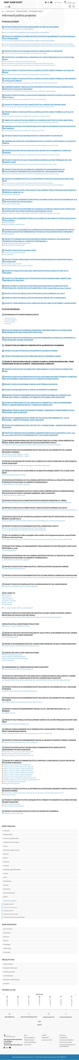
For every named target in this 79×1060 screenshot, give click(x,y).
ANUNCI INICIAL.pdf (8, 222)
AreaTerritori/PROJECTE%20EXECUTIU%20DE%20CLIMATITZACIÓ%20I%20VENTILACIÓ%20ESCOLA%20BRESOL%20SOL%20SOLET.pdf (40, 510)
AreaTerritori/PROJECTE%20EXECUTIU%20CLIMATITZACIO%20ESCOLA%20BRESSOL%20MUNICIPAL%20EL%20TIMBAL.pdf (36, 502)
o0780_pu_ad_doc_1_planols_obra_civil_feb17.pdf (16, 765)
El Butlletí (27, 1045)
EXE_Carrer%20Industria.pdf (10, 637)
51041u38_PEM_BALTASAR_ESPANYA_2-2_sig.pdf (15, 456)
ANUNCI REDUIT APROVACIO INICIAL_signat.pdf (16, 243)
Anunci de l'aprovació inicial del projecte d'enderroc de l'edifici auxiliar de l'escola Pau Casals (28, 63)
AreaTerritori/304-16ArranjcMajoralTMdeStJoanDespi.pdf (17, 669)
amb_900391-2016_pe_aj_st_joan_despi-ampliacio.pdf (18, 751)
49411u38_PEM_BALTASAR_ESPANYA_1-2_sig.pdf (15, 454)
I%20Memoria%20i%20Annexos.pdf (12, 654)
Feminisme (6, 862)
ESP (58, 2)
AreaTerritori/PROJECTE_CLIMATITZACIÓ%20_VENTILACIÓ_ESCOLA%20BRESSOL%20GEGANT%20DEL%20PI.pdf (33, 521)
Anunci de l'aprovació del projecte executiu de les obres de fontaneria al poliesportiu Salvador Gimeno (31, 173)
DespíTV (39, 1024)
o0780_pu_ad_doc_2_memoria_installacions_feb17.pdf (18, 772)
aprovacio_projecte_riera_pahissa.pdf (13, 806)
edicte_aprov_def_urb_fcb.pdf (11, 783)
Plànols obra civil (6, 597)
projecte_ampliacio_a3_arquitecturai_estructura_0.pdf (18, 755)
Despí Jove (6, 936)
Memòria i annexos (7, 602)
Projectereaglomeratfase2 (9, 550)
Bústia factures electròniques (11, 979)
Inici (3, 11)
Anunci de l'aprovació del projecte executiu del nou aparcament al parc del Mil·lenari (26, 32)
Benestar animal (7, 834)
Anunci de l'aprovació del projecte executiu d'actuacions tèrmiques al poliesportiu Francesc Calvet (30, 164)
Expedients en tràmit (9, 904)
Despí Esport (6, 933)
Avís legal (62, 1035)
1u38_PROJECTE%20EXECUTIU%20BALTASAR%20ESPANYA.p (19, 691)
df (36, 691)
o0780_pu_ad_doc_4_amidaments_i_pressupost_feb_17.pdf (19, 778)
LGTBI (5, 877)
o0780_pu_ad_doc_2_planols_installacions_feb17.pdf (17, 774)
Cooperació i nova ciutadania (11, 842)
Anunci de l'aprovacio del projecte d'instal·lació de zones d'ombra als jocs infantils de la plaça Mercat (30, 83)
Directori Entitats (8, 964)
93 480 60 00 (7, 1043)
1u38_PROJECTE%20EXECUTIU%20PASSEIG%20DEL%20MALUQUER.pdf (22, 702)
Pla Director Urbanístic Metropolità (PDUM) (14, 917)
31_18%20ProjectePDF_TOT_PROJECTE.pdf (13, 495)
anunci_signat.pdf (8, 254)
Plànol (44, 1035)
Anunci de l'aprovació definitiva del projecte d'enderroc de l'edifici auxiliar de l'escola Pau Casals (29, 65)
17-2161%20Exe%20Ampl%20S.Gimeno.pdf (13, 568)
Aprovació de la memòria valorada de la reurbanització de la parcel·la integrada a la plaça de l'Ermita (30, 145)
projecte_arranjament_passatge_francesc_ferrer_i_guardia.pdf (20, 742)
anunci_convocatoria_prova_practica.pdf (14, 781)
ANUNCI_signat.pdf (8, 234)
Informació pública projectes (10, 907)
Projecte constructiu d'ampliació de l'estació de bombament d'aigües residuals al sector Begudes (28, 40)
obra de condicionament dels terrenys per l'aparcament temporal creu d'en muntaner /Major (27, 733)
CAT (55, 2)
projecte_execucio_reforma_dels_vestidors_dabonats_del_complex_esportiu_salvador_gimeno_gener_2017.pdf (33, 793)
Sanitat (5, 897)
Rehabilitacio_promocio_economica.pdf (12, 813)
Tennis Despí (6, 952)
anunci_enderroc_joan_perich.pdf (12, 264)
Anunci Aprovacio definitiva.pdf (11, 194)
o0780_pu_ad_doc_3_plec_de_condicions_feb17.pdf (17, 776)
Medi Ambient (7, 881)
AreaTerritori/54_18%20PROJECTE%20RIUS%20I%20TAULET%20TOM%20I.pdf (24, 528)
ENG (61, 2)
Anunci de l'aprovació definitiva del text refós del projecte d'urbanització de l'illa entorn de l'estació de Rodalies (33, 185)
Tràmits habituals (8, 976)
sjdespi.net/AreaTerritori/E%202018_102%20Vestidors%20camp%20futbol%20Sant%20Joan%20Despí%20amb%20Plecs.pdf (37, 539)
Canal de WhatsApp (48, 1017)
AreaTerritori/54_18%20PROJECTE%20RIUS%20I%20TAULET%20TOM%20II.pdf (24, 530)
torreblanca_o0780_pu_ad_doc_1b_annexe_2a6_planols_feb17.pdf (21, 779)
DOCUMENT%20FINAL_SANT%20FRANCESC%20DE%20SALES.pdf (20, 646)
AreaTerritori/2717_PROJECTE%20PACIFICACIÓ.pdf (15, 626)
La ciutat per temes (10, 11)
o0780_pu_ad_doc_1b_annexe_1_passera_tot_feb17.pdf (18, 768)
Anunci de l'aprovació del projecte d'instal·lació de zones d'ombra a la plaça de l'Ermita (26, 116)
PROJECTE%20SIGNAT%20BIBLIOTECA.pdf (14, 475)
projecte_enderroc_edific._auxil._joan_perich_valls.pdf (17, 265)
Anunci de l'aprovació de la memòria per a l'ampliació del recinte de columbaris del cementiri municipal (31, 155)
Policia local (6, 889)
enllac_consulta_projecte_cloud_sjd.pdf (14, 252)
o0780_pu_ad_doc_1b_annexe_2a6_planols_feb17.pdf (17, 770)
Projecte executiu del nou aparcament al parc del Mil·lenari (18, 29)
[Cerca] (73, 6)
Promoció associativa (9, 893)
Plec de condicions (10, 322)
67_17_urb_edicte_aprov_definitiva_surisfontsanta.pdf (18, 608)
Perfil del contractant (9, 972)
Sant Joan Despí (13, 2)
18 (18, 1002)
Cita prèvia (6, 983)
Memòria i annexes (10, 318)
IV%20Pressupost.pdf (8, 660)
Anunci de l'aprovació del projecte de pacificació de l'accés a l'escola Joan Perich (24, 99)
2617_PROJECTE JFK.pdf (8, 713)
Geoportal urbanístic (8, 910)
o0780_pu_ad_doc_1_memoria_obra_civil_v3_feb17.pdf (18, 766)
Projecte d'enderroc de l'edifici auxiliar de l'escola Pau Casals (19, 61)
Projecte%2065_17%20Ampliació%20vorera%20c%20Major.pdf (19, 586)
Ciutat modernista (30, 1042)
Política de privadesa (66, 1040)
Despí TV (5, 940)
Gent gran (6, 865)
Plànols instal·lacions (7, 599)
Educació (5, 854)
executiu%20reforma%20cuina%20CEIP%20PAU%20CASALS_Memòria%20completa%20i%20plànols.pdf (31, 617)
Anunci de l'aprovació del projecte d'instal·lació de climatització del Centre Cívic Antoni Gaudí (28, 106)
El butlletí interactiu (66, 1017)
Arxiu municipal (7, 929)
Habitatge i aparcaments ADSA (11, 869)
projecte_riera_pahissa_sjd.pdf (11, 804)
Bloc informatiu (29, 1037)
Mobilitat (6, 885)
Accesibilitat (63, 1037)
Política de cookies (65, 1042)
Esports (5, 858)
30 (71, 1004)
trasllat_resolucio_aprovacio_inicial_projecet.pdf (16, 753)
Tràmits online (29, 1040)
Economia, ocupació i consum (11, 850)
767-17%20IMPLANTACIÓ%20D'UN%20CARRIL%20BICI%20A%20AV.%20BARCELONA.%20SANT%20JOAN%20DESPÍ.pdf (36, 680)
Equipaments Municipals (10, 968)
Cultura (5, 846)
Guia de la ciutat (47, 1040)
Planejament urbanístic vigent (11, 914)
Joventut (5, 873)
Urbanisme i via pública (9, 900)
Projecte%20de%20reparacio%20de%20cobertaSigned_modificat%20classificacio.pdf (26, 465)
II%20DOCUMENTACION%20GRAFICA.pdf (13, 656)
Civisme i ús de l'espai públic (11, 838)
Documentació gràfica (11, 320)
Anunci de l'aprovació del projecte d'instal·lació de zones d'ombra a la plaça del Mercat (26, 74)
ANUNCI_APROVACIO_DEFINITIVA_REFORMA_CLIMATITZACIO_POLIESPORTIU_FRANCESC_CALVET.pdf (31, 213)
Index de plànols (6, 595)
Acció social (6, 830)
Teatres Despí (7, 948)
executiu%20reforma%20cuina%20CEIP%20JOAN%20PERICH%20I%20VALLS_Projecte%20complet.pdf (31, 445)
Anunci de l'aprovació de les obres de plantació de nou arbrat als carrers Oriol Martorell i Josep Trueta (31, 122)
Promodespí (6, 944)
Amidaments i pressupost (9, 601)
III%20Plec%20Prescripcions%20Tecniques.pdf (15, 658)
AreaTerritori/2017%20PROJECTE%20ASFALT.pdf (15, 724)
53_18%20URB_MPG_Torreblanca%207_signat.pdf (15, 484)
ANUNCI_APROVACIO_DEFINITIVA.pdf (13, 224)
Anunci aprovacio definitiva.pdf (11, 204)
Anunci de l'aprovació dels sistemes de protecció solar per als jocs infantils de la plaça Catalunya (29, 91)
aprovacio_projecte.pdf (9, 794)
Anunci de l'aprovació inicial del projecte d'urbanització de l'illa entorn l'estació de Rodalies (28, 183)
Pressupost (8, 323)
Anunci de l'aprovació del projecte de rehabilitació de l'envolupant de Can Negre (25, 53)
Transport (45, 1037)
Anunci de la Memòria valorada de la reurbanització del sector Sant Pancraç (23, 130)
